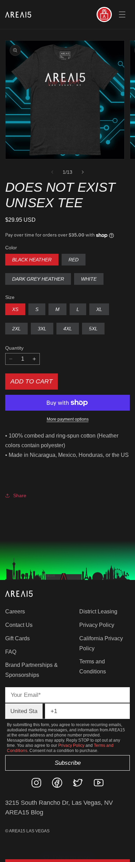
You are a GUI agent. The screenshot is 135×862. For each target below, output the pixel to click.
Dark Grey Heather (38, 279)
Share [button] (19, 495)
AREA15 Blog (24, 812)
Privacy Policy (96, 625)
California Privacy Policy (101, 643)
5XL (93, 328)
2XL (16, 328)
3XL (42, 328)
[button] (122, 14)
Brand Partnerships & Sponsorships (31, 670)
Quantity (14, 348)
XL (99, 309)
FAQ (10, 652)
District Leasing (98, 611)
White (89, 279)
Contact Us (19, 625)
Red (74, 259)
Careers (15, 611)
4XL (67, 328)
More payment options (68, 419)
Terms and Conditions (92, 666)
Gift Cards (17, 638)
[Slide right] (82, 172)
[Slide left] (52, 172)
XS (15, 309)
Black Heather (32, 259)
